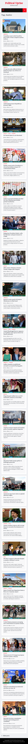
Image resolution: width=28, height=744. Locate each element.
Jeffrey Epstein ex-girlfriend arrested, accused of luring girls (13, 365)
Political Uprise (14, 3)
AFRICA (5, 133)
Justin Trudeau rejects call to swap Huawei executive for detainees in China (14, 527)
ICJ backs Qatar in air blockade (13, 135)
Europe (13, 133)
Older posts (6, 736)
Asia (9, 133)
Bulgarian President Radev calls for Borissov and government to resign (13, 235)
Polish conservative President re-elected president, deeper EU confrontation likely (13, 167)
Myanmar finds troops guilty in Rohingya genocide (13, 461)
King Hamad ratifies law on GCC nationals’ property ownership (13, 396)
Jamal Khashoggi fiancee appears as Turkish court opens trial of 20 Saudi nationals (13, 332)
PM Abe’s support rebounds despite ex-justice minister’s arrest (14, 559)
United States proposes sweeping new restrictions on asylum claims (14, 622)
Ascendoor (10, 741)
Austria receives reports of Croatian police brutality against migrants (14, 428)
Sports (10, 588)
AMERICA (6, 34)
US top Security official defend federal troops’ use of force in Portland (12, 70)
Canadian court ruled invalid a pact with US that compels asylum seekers (13, 37)
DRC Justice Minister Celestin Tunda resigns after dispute (12, 268)
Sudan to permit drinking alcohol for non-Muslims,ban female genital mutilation (13, 200)
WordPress (22, 741)
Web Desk (6, 625)
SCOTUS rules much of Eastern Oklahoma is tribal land (13, 300)
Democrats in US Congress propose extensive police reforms (14, 655)
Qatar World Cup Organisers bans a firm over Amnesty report (14, 591)
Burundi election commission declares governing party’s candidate (12, 720)
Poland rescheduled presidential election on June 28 (13, 687)
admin (5, 41)
